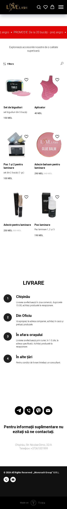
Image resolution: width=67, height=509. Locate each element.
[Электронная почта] (48, 410)
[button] (39, 7)
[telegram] (19, 410)
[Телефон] (28, 410)
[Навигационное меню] (60, 7)
